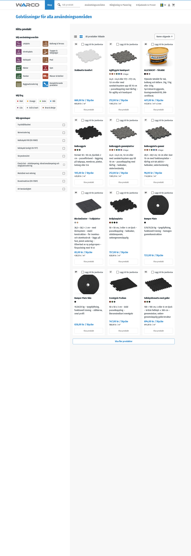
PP (76, 193)
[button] (163, 5)
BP (146, 193)
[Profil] (169, 5)
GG (146, 272)
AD (146, 44)
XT (111, 44)
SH (76, 44)
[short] (75, 36)
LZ (110, 272)
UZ (76, 120)
